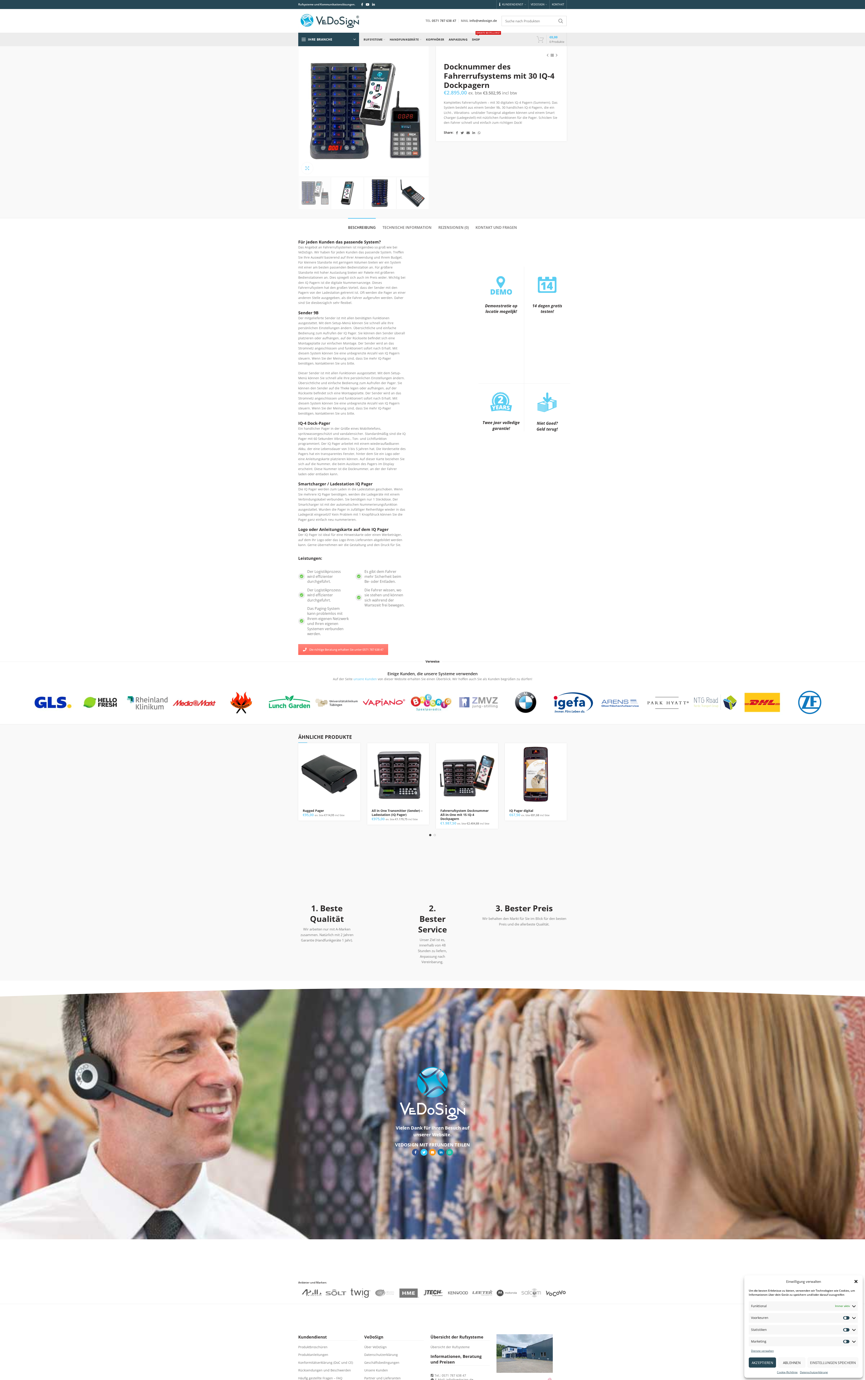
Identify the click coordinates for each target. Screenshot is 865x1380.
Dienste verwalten (762, 1351)
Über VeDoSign (375, 1347)
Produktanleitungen (313, 1354)
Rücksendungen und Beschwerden (324, 1370)
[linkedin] (373, 4)
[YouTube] (367, 4)
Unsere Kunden (376, 1370)
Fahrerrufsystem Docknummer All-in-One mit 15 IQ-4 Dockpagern (464, 815)
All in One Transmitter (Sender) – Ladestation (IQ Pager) (397, 813)
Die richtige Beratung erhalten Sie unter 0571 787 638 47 (346, 650)
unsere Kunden (365, 679)
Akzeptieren (762, 1362)
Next (836, 702)
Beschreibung (362, 227)
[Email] (468, 133)
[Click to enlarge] (307, 168)
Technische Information (407, 227)
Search (560, 21)
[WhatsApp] (479, 133)
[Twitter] (462, 133)
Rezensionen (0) (453, 227)
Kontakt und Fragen (496, 227)
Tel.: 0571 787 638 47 (450, 1375)
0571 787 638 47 (444, 20)
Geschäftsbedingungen (381, 1362)
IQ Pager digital (521, 811)
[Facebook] (362, 4)
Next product (556, 55)
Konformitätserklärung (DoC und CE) (325, 1362)
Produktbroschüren (313, 1347)
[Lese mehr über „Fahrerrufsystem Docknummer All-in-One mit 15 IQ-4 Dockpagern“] (494, 750)
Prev (26, 702)
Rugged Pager (313, 811)
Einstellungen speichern (833, 1362)
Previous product (547, 55)
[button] (856, 1281)
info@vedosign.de (483, 20)
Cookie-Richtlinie (787, 1372)
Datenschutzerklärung (814, 1372)
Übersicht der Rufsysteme (450, 1347)
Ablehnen (792, 1362)
